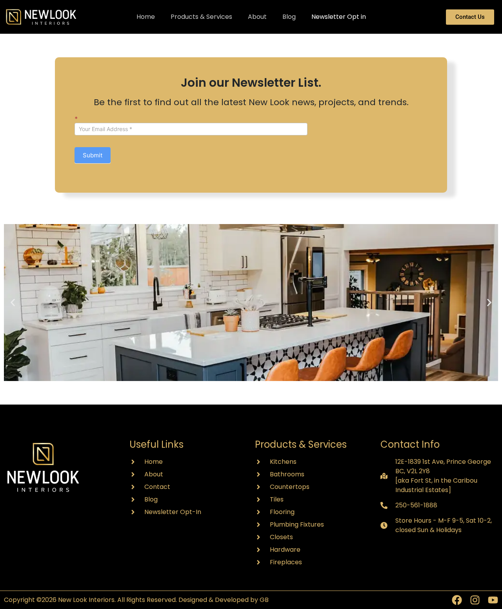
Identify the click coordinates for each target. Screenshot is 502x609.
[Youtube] (493, 600)
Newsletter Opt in (338, 16)
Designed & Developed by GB (223, 599)
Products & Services (201, 16)
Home (145, 16)
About (257, 16)
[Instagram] (475, 600)
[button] (13, 303)
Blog (289, 16)
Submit (92, 155)
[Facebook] (457, 600)
